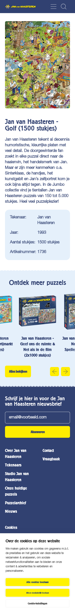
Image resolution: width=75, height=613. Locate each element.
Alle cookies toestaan (37, 582)
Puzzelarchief (15, 503)
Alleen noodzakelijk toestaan (37, 593)
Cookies (11, 527)
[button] (63, 6)
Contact (48, 450)
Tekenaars (13, 465)
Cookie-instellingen (37, 603)
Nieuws (11, 511)
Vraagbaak (51, 459)
